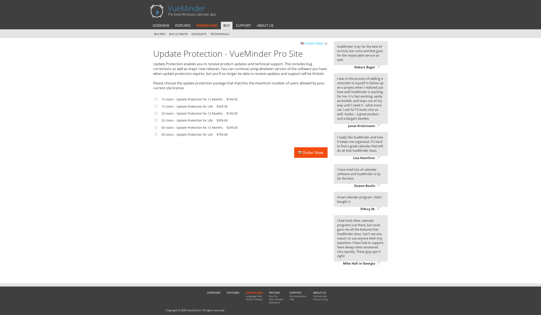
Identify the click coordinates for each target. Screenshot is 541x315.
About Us (265, 25)
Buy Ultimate (178, 34)
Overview (161, 25)
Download (207, 25)
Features (183, 25)
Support (243, 25)
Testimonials (219, 34)
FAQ (292, 299)
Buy (226, 25)
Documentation (298, 296)
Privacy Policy (320, 299)
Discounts (198, 34)
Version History (254, 299)
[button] (315, 171)
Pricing (274, 293)
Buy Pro (159, 34)
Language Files (254, 296)
